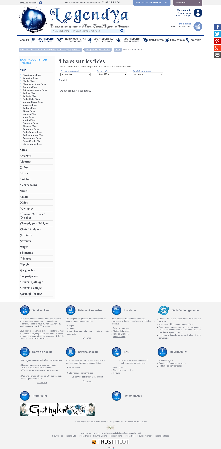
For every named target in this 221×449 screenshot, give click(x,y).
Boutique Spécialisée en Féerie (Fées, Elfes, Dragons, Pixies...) (50, 49)
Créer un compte (183, 15)
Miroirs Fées (29, 120)
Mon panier (185, 23)
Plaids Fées (29, 81)
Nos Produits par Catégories (75, 40)
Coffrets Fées (30, 96)
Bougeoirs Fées (31, 129)
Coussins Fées (30, 78)
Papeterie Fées (30, 123)
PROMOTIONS (177, 40)
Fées (117, 49)
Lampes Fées (29, 114)
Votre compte (184, 10)
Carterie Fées (29, 108)
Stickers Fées (30, 126)
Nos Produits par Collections (104, 40)
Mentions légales (166, 360)
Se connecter (184, 13)
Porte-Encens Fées (32, 132)
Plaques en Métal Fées (34, 84)
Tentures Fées (30, 87)
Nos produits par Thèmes (46, 40)
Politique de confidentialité (170, 366)
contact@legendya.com (34, 333)
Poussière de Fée (31, 141)
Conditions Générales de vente (172, 363)
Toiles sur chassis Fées (35, 90)
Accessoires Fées (32, 138)
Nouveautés (156, 40)
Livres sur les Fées (133, 49)
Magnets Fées (30, 105)
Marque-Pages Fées (33, 102)
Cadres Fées (29, 93)
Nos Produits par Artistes (132, 40)
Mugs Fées (28, 117)
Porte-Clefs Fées (31, 99)
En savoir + (88, 338)
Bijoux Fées (29, 111)
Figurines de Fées (32, 75)
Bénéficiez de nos (148, 2)
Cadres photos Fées (33, 135)
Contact (196, 40)
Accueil (24, 40)
